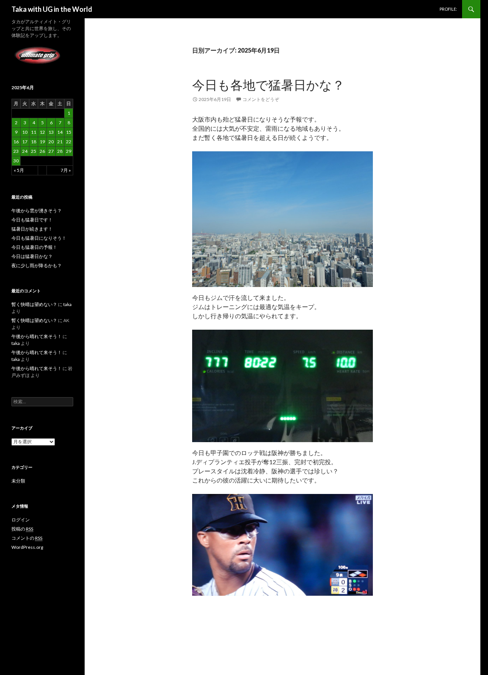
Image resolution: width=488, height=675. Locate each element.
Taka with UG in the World (51, 9)
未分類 (18, 481)
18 (33, 141)
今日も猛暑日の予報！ (34, 247)
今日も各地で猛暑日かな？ (268, 84)
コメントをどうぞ (260, 99)
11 (33, 132)
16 (16, 141)
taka (67, 304)
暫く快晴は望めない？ (34, 304)
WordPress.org (27, 547)
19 (42, 141)
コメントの (26, 538)
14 (60, 132)
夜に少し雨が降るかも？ (36, 265)
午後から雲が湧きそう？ (36, 210)
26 (42, 151)
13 (51, 132)
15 (68, 132)
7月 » (66, 170)
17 (24, 141)
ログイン (20, 520)
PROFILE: (448, 8)
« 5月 (19, 170)
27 (51, 151)
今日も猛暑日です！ (32, 220)
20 (51, 141)
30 (16, 161)
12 (42, 132)
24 (24, 151)
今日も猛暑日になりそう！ (38, 238)
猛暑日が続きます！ (32, 229)
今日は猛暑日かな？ (32, 256)
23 (16, 151)
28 (60, 151)
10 (24, 132)
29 (68, 151)
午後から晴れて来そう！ (36, 336)
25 (33, 151)
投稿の (22, 529)
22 (68, 141)
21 (60, 141)
